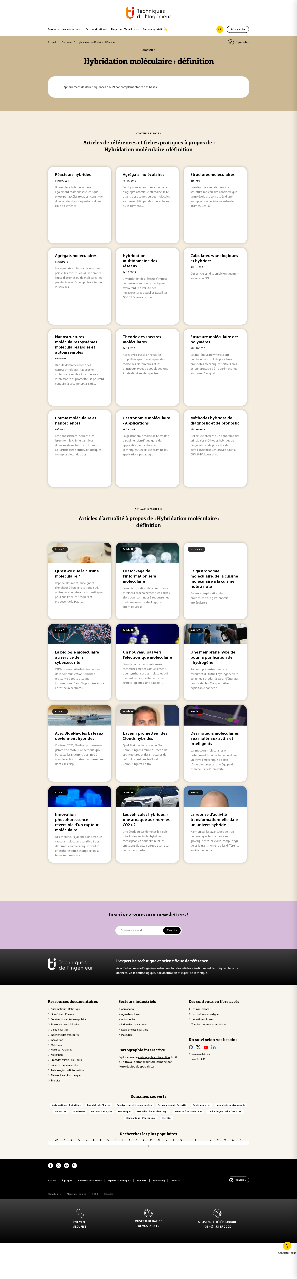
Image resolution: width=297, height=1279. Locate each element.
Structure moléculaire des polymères (214, 339)
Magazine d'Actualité (123, 29)
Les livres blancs (200, 1009)
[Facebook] (191, 1047)
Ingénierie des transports (65, 1035)
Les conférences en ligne (205, 1014)
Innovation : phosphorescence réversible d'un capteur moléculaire (76, 822)
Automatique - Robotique (65, 1009)
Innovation (57, 1040)
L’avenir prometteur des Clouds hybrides (145, 736)
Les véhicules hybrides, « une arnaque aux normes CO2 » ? (146, 820)
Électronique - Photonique (65, 1075)
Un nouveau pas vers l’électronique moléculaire (147, 655)
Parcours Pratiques (96, 29)
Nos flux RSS (198, 1059)
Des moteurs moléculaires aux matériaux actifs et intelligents (214, 739)
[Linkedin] (213, 1047)
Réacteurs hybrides (73, 175)
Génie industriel (59, 1029)
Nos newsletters (200, 1054)
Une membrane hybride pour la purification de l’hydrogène (212, 657)
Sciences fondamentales (64, 1065)
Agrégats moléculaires (143, 175)
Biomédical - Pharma (62, 1014)
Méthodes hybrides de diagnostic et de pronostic (214, 421)
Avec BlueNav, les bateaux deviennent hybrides (79, 736)
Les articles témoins (202, 1019)
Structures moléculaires (212, 175)
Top (55, 1140)
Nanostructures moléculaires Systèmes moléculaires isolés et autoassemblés (76, 345)
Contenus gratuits (153, 29)
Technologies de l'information (67, 1070)
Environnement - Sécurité (65, 1024)
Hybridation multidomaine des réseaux (140, 261)
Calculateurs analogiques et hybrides (214, 258)
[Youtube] (206, 1047)
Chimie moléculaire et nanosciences (75, 421)
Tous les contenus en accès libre (208, 1024)
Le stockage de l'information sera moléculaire (139, 576)
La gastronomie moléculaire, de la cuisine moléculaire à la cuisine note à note (214, 579)
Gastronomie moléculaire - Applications (146, 421)
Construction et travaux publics (68, 1019)
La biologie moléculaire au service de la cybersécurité (77, 657)
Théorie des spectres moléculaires (142, 339)
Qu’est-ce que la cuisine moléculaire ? (77, 574)
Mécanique (57, 1055)
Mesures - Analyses (61, 1049)
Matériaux (56, 1045)
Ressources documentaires (63, 29)
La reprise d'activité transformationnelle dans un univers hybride (214, 820)
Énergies (55, 1080)
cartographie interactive (154, 1057)
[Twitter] (198, 1047)
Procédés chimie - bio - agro (66, 1060)
